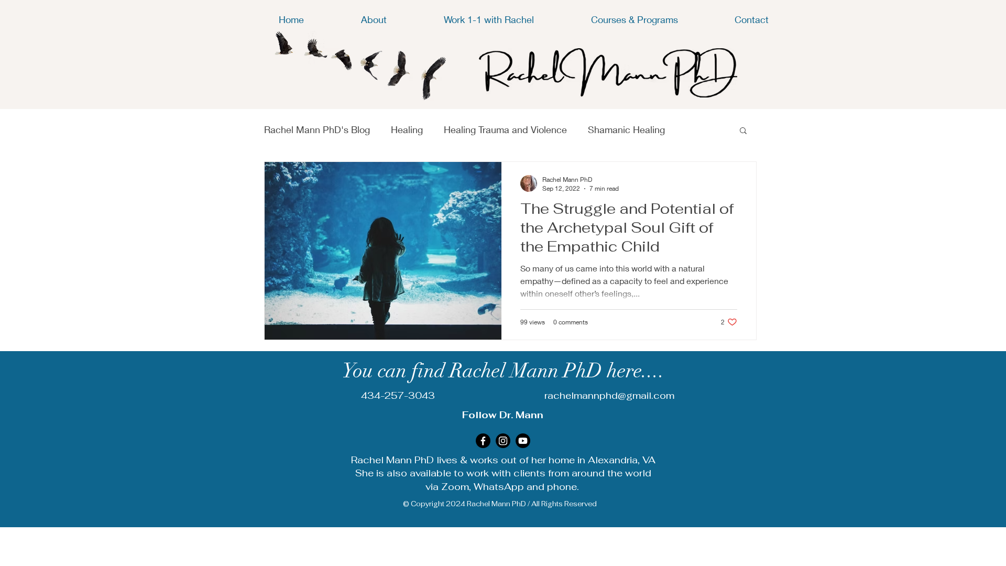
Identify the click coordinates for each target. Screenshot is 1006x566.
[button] (743, 131)
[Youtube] (523, 440)
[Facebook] (483, 440)
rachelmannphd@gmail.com (609, 395)
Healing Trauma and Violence (505, 129)
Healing (407, 129)
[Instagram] (503, 440)
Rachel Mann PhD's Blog (317, 129)
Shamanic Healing (626, 129)
